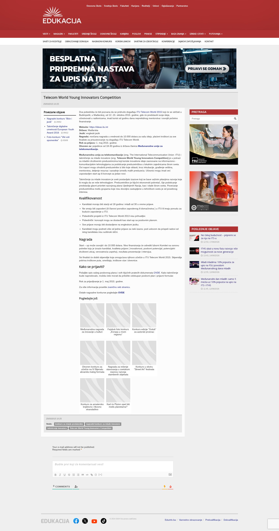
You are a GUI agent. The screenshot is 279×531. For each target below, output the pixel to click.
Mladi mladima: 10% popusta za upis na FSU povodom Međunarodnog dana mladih (217, 265)
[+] (100, 474)
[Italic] (60, 475)
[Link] (91, 475)
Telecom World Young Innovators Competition (90, 428)
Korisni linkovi (122, 41)
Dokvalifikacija (231, 520)
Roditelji (146, 6)
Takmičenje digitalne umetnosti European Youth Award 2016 (60, 129)
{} (96, 474)
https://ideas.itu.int (98, 127)
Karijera (135, 6)
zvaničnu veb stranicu (119, 287)
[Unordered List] (78, 475)
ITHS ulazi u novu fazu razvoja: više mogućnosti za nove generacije (219, 250)
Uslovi (156, 6)
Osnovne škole (94, 6)
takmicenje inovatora (57, 428)
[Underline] (64, 475)
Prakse (148, 33)
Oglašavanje (168, 6)
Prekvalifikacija (212, 520)
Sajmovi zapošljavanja (189, 41)
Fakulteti (124, 6)
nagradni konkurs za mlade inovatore (103, 424)
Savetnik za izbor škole (146, 41)
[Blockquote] (82, 475)
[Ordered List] (73, 475)
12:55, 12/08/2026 (210, 272)
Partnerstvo (182, 6)
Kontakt (209, 41)
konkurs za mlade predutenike (69, 424)
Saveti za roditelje (52, 41)
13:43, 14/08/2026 (210, 255)
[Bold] (55, 475)
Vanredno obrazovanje (190, 520)
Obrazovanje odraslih (76, 41)
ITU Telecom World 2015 (149, 112)
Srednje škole (111, 6)
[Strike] (69, 475)
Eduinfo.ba (170, 520)
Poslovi (136, 33)
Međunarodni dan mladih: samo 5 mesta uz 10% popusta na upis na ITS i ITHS (218, 282)
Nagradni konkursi (102, 41)
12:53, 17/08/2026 (210, 242)
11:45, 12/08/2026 (210, 289)
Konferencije (168, 41)
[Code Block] (87, 475)
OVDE (157, 272)
